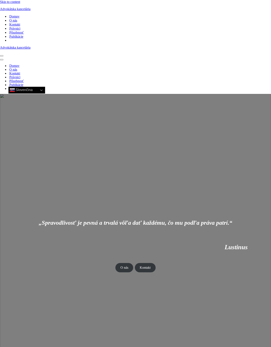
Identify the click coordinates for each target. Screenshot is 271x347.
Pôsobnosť (16, 32)
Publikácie (16, 36)
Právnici (14, 28)
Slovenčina (24, 90)
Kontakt (14, 24)
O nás (13, 20)
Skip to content (10, 2)
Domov (14, 16)
